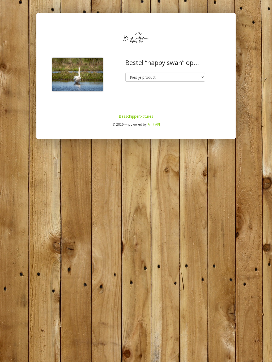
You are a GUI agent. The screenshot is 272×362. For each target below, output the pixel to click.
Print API (153, 124)
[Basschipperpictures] (136, 36)
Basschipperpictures (136, 116)
